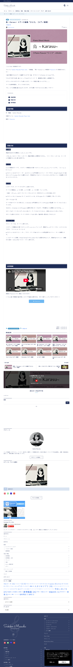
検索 (5, 400)
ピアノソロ (24, 589)
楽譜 (7, 19)
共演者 (16, 592)
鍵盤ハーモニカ (15, 594)
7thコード (9, 584)
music (47, 583)
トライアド (15, 589)
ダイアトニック (65, 586)
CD (23, 584)
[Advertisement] (36, 132)
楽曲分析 (9, 24)
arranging (18, 583)
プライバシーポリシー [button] (53, 658)
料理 (43, 592)
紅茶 (9, 594)
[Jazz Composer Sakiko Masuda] (9, 6)
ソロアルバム (57, 586)
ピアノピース (32, 588)
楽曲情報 (13, 97)
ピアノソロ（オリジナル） (15, 19)
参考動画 (13, 102)
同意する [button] (64, 662)
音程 (31, 594)
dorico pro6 (36, 583)
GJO (42, 583)
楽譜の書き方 (63, 591)
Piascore (52, 69)
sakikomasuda (11, 27)
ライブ (48, 588)
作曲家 (10, 592)
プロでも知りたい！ (40, 588)
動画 (21, 592)
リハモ (52, 588)
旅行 (47, 591)
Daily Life (29, 583)
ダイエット (6, 588)
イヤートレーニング (13, 586)
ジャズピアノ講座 (28, 586)
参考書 (39, 591)
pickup (60, 584)
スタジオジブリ (44, 586)
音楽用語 (24, 594)
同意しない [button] (52, 662)
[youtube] (36, 381)
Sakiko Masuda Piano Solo (19, 69)
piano (53, 584)
